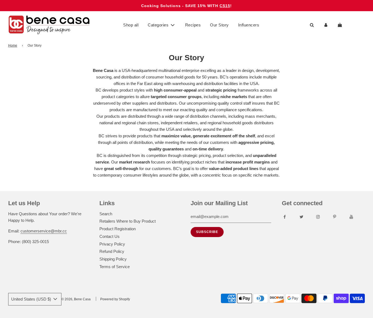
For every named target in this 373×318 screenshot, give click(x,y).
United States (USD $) (31, 299)
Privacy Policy (112, 244)
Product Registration (117, 228)
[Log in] (326, 25)
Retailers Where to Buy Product (127, 221)
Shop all (130, 25)
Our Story (219, 25)
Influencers (248, 25)
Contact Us (109, 236)
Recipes (193, 25)
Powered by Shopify (115, 299)
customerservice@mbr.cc (43, 231)
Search (105, 213)
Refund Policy (111, 251)
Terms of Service (114, 266)
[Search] (312, 25)
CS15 (225, 6)
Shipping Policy (113, 259)
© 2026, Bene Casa (76, 299)
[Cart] (340, 25)
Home (12, 45)
